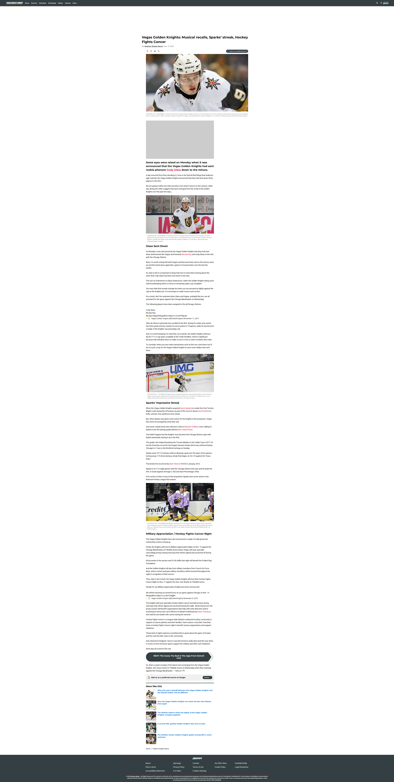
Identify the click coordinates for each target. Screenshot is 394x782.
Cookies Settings (199, 771)
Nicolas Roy (186, 254)
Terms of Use (198, 767)
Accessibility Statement (155, 771)
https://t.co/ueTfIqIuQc (177, 316)
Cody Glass (174, 169)
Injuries (68, 3)
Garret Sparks (185, 408)
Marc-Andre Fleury (184, 430)
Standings (52, 3)
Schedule (42, 3)
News (27, 3)
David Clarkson (204, 411)
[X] (377, 3)
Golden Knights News (161, 749)
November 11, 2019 (191, 318)
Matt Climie (174, 464)
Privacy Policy (178, 767)
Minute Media (135, 776)
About (148, 763)
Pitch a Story (151, 767)
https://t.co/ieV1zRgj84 (165, 595)
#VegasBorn (163, 316)
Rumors (34, 3)
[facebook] (381, 3)
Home (148, 749)
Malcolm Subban (191, 427)
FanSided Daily (241, 763)
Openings (177, 763)
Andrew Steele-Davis (154, 46)
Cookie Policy (220, 767)
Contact (196, 763)
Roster (60, 3)
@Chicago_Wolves (193, 304)
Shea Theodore (204, 612)
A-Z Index (177, 771)
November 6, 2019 (191, 598)
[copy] (158, 51)
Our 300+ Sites (221, 763)
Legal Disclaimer (241, 767)
